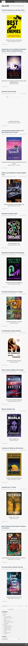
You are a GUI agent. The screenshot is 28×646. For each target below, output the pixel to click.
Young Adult (6, 623)
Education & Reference (8, 627)
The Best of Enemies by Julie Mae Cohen (13, 10)
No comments (23, 12)
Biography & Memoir (7, 625)
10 (17, 606)
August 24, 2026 (13, 134)
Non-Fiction (5, 624)
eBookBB (5, 5)
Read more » (5, 44)
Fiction (4, 615)
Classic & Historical (7, 616)
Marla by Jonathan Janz (8, 409)
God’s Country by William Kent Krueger (13, 370)
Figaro (8, 12)
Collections (5, 614)
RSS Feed (11, 609)
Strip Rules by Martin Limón (9, 213)
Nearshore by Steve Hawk (9, 91)
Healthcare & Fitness (7, 629)
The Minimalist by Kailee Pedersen (11, 331)
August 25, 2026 (13, 12)
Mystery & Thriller (7, 620)
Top (26, 644)
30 (21, 606)
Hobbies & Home (7, 632)
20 (19, 606)
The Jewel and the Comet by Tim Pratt (12, 567)
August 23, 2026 (13, 489)
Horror (5, 619)
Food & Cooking (7, 628)
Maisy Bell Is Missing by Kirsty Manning (13, 252)
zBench (17, 643)
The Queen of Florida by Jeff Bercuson (12, 448)
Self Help (5, 633)
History (5, 631)
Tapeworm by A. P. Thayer (9, 487)
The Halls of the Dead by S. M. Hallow (12, 291)
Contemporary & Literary (8, 618)
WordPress (22, 643)
